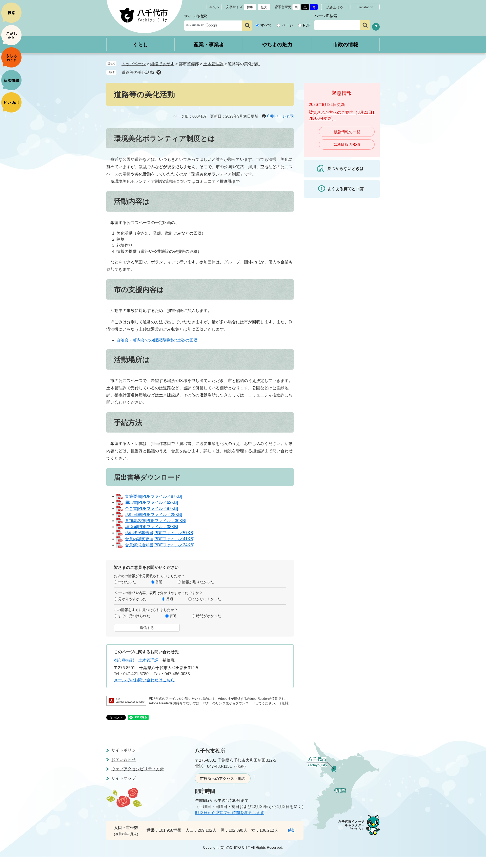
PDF (307, 25)
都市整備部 (124, 660)
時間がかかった (208, 616)
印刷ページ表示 (280, 116)
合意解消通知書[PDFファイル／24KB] (159, 545)
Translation (365, 7)
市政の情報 (345, 44)
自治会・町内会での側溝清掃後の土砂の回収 (156, 340)
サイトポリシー (125, 750)
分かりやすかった (132, 599)
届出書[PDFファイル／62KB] (151, 502)
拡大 (264, 7)
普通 (159, 582)
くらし (140, 44)
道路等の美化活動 (138, 72)
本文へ (214, 7)
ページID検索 (325, 16)
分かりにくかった (207, 599)
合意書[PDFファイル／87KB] (151, 508)
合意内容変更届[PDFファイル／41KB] (159, 539)
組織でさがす (162, 64)
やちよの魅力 (277, 44)
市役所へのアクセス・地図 (223, 778)
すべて (266, 25)
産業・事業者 (209, 44)
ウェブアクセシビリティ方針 (137, 769)
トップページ (134, 64)
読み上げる (335, 7)
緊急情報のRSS (346, 144)
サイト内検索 (195, 16)
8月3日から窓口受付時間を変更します (229, 812)
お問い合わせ (123, 759)
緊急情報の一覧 (347, 132)
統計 (292, 830)
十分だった (127, 582)
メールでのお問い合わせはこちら (144, 680)
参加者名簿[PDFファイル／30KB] (155, 520)
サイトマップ (123, 778)
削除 (158, 72)
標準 (250, 7)
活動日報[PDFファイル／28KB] (153, 514)
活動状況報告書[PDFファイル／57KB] (159, 533)
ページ (287, 25)
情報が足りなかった (198, 582)
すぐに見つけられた (134, 616)
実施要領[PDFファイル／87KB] (153, 496)
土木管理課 (213, 64)
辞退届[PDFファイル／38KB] (151, 527)
